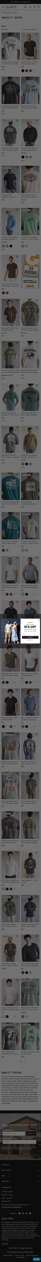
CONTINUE (30, 637)
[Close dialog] (39, 620)
